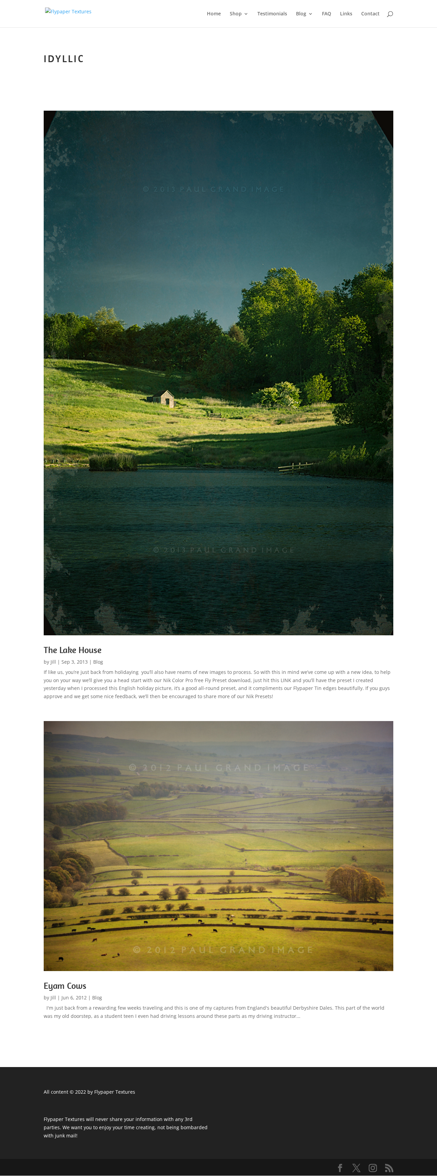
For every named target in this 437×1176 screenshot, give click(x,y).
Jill (53, 662)
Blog (301, 14)
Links (346, 14)
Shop (236, 14)
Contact (370, 14)
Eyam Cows (65, 985)
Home (214, 14)
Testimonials (272, 14)
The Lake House (72, 649)
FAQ (326, 14)
